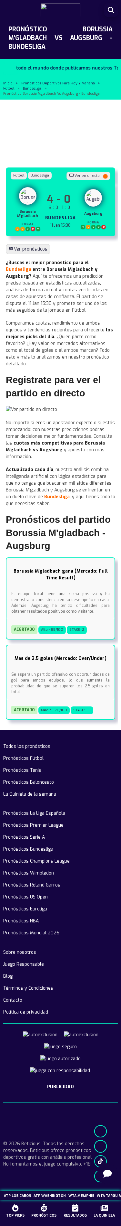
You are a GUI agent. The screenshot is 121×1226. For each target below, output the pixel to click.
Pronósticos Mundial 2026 (31, 933)
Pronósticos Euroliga (25, 909)
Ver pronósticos (30, 249)
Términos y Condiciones (28, 988)
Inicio (8, 83)
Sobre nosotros (19, 952)
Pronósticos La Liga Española (34, 813)
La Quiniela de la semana (29, 794)
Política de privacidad (25, 1012)
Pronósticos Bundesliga (28, 849)
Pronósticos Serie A (24, 837)
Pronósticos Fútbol (23, 758)
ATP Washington (50, 1195)
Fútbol (8, 88)
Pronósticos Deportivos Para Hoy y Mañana (58, 83)
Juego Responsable (23, 964)
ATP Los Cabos (17, 1195)
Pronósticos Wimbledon (28, 873)
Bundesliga (32, 88)
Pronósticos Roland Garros (31, 885)
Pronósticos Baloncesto (28, 782)
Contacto (12, 1000)
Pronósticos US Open (25, 897)
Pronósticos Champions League (36, 861)
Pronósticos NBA (21, 921)
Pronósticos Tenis (22, 770)
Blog (8, 976)
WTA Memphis (81, 1195)
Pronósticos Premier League (33, 825)
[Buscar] (111, 10)
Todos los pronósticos (26, 746)
